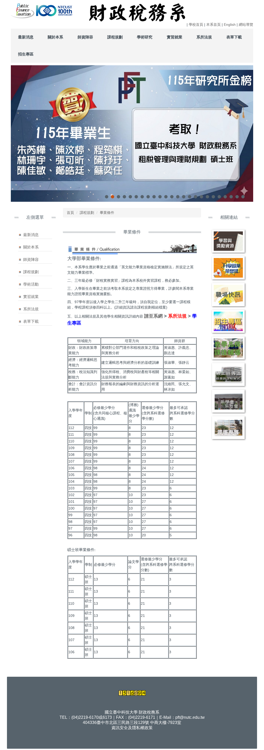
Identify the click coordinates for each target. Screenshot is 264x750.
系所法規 (31, 309)
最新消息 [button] (26, 37)
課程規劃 (31, 272)
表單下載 (31, 321)
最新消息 (31, 234)
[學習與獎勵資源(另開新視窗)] (228, 241)
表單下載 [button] (234, 37)
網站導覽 (246, 24)
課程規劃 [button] (115, 37)
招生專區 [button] (26, 54)
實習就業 (31, 296)
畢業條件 (107, 213)
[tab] (107, 197)
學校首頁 (196, 24)
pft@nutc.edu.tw (190, 717)
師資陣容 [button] (85, 37)
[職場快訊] (228, 294)
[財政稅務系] (35, 10)
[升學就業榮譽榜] (228, 268)
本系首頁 (213, 24)
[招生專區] (228, 321)
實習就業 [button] (174, 37)
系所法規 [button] (204, 37)
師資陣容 (31, 259)
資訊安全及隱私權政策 (132, 727)
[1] (23, 10)
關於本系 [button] (55, 37)
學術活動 (31, 284)
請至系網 (153, 316)
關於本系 (31, 247)
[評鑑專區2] (228, 427)
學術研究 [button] (144, 37)
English (230, 24)
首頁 (70, 213)
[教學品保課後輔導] (228, 348)
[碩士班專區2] (228, 374)
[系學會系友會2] (228, 401)
